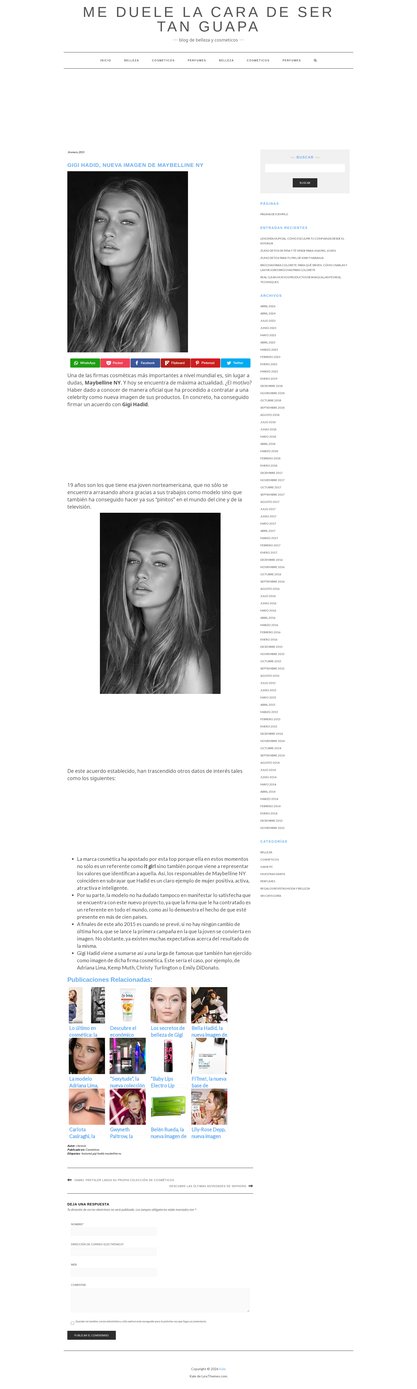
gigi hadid (98, 1153)
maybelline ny (113, 1153)
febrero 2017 (270, 545)
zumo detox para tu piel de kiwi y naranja (292, 258)
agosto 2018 (269, 415)
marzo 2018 (269, 451)
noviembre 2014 (272, 741)
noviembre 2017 (272, 480)
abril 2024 (267, 313)
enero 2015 (268, 726)
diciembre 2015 (271, 646)
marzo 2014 (269, 799)
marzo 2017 (269, 538)
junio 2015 (268, 690)
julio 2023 (268, 320)
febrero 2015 (270, 719)
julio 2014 (268, 770)
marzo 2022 (269, 371)
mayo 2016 (268, 610)
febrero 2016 (270, 632)
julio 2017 (268, 509)
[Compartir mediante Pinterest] (205, 363)
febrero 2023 (270, 357)
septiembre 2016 (272, 581)
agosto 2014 (269, 762)
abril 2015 (267, 704)
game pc (266, 867)
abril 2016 (267, 618)
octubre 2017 (270, 487)
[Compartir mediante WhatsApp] (85, 363)
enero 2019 (268, 378)
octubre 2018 (270, 400)
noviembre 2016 (272, 567)
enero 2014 (268, 813)
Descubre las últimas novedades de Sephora (207, 1186)
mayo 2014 (268, 784)
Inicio (105, 60)
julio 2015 (268, 683)
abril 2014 (267, 791)
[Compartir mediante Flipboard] (175, 363)
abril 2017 (267, 531)
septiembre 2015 (272, 668)
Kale (222, 1369)
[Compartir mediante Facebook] (145, 363)
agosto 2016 (269, 589)
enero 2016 (268, 639)
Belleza (131, 60)
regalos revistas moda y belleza (285, 888)
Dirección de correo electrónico (97, 1244)
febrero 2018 (270, 458)
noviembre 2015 (272, 654)
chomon (81, 1145)
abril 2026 (267, 306)
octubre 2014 (270, 748)
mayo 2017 (268, 523)
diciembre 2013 (271, 820)
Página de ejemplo (274, 214)
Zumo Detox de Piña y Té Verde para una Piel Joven (298, 250)
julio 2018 (268, 422)
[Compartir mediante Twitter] (235, 363)
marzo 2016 (269, 625)
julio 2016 (268, 596)
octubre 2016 (270, 574)
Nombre (77, 1224)
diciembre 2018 (271, 386)
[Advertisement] (208, 105)
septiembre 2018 (272, 407)
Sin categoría (270, 896)
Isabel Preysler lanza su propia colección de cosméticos (124, 1180)
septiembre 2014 (272, 755)
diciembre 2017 (271, 473)
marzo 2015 (269, 712)
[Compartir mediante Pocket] (115, 363)
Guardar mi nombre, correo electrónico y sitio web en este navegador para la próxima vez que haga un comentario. (140, 1321)
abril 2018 (267, 444)
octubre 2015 (270, 661)
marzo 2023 (269, 349)
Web (74, 1264)
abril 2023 (267, 342)
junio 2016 (268, 603)
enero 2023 (268, 364)
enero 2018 (268, 465)
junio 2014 (268, 777)
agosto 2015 (269, 675)
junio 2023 (268, 328)
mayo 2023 (268, 335)
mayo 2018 (268, 436)
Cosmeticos (163, 60)
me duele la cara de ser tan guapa (208, 19)
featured (86, 1153)
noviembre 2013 (272, 828)
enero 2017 (268, 552)
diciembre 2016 (271, 560)
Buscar (305, 182)
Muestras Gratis (272, 874)
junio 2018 (268, 429)
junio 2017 (268, 516)
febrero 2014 (270, 806)
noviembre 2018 (272, 393)
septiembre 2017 (272, 494)
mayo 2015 (268, 697)
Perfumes (197, 60)
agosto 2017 (269, 502)
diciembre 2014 (271, 733)
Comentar (78, 1284)
